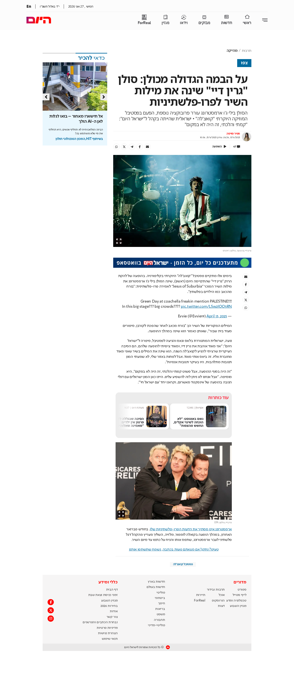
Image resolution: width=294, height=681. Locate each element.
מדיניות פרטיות (107, 628)
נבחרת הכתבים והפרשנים (100, 622)
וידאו (183, 23)
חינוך (161, 603)
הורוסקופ (218, 600)
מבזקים (204, 23)
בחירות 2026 (109, 606)
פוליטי (160, 592)
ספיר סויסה (233, 133)
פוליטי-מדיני (156, 625)
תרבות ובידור (216, 589)
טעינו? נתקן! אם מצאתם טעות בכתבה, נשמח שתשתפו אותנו (174, 549)
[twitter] (124, 147)
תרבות (246, 51)
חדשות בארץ (156, 581)
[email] (147, 147)
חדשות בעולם (156, 587)
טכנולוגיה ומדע (236, 600)
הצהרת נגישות (108, 633)
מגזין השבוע (238, 606)
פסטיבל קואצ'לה (183, 564)
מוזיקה (232, 51)
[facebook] (139, 147)
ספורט (242, 589)
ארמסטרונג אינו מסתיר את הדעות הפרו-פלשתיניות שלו (191, 529)
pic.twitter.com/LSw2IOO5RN (206, 307)
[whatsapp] (116, 147)
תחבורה (159, 620)
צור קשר (112, 617)
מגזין (165, 23)
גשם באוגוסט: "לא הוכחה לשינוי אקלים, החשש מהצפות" (188, 422)
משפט (161, 614)
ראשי (247, 23)
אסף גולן (199, 407)
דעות (221, 606)
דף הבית (112, 589)
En (28, 6)
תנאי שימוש (110, 639)
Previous (46, 96)
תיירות (200, 595)
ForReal (144, 23)
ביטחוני (160, 598)
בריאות (160, 609)
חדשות (226, 23)
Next (103, 96)
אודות (114, 611)
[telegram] (132, 147)
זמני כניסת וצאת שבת (103, 595)
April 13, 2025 (216, 316)
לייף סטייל (239, 595)
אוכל (222, 595)
